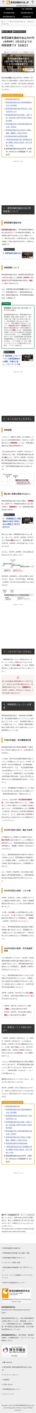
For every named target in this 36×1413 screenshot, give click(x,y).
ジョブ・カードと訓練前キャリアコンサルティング (17, 1276)
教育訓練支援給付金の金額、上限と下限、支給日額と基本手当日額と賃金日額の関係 (19, 118)
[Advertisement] (18, 181)
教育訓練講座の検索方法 (11, 1248)
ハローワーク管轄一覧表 (11, 1262)
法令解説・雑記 (8, 31)
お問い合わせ (8, 1384)
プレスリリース (8, 1394)
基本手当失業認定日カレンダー (14, 1282)
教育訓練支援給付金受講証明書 (16, 136)
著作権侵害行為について (11, 1389)
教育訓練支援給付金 (20, 31)
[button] (32, 699)
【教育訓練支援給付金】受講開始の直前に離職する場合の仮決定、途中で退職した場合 (19, 142)
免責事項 (6, 1379)
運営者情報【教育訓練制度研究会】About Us (17, 1368)
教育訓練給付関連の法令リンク (14, 1258)
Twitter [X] (8, 1362)
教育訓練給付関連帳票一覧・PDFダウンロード (17, 1269)
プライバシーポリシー (25, 1223)
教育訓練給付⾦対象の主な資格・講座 (16, 1253)
